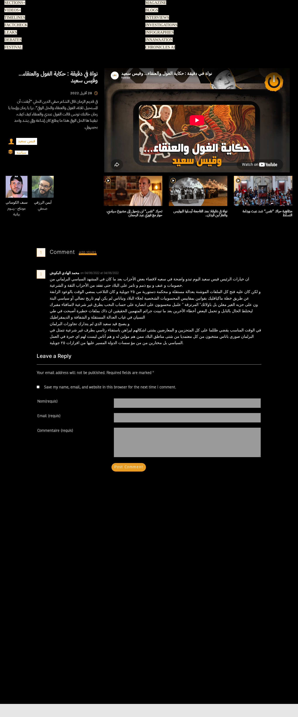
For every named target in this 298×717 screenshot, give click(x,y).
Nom (47, 401)
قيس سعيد (26, 141)
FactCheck (14, 25)
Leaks (9, 32)
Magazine (154, 3)
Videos (11, 10)
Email (48, 416)
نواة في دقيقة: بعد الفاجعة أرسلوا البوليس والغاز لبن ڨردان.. (200, 213)
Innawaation (158, 40)
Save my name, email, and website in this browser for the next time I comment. (110, 387)
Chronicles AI (159, 47)
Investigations (160, 25)
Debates (12, 40)
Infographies (158, 32)
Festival (12, 47)
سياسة (21, 152)
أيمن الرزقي (42, 202)
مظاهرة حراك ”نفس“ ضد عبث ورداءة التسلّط (267, 213)
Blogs (151, 10)
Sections (14, 3)
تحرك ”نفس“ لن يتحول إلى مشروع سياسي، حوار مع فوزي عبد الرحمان (134, 213)
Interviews (156, 18)
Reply (129, 273)
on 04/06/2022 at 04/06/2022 (100, 273)
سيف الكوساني (16, 202)
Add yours (87, 252)
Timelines (13, 18)
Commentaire (55, 431)
